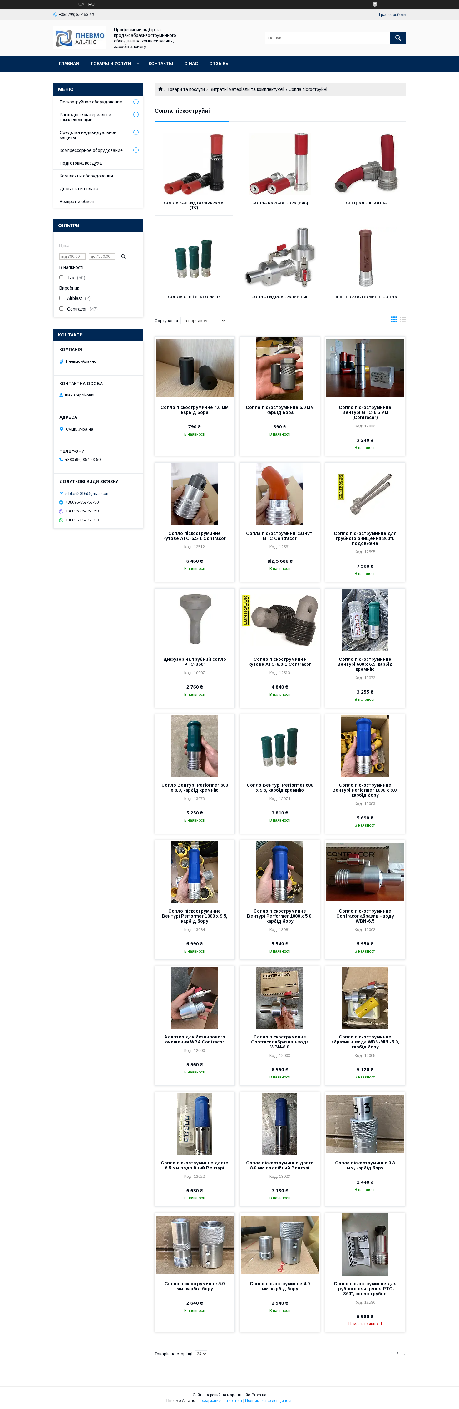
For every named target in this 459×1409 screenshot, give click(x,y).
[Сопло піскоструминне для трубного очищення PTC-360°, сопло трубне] (365, 1244)
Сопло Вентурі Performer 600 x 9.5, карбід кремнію (280, 788)
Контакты (161, 63)
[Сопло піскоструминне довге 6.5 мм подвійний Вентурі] (194, 1123)
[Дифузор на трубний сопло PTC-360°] (194, 620)
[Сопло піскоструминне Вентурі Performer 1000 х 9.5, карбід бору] (194, 871)
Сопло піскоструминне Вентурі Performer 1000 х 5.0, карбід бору (280, 916)
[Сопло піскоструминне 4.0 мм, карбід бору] (280, 1244)
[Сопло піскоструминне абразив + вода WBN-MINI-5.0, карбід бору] (365, 997)
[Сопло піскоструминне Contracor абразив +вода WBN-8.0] (280, 997)
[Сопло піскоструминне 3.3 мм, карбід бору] (365, 1123)
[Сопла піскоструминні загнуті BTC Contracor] (280, 494)
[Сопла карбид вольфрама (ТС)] (194, 164)
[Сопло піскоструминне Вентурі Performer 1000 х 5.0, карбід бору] (280, 871)
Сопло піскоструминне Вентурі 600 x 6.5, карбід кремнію (365, 664)
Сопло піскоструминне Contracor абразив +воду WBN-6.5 (365, 916)
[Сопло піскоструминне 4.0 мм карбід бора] (194, 368)
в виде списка (403, 320)
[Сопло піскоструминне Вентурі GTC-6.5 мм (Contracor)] (365, 368)
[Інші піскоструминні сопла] (366, 258)
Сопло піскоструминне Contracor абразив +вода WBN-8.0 (280, 1041)
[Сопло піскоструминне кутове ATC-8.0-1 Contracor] (280, 620)
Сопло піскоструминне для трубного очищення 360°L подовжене (365, 538)
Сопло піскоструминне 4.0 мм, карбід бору (280, 1286)
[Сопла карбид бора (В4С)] (280, 164)
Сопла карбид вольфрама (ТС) (194, 205)
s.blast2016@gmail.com (87, 493)
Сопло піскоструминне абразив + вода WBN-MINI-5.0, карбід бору (365, 1041)
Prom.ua (259, 1395)
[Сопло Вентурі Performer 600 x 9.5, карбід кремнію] (280, 745)
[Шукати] (398, 38)
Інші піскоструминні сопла (366, 297)
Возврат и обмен (77, 201)
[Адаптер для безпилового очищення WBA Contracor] (194, 997)
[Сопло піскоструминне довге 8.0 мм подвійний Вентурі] (280, 1123)
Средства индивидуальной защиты (88, 135)
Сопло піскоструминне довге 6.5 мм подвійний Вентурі (194, 1165)
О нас (191, 63)
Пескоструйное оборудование (91, 101)
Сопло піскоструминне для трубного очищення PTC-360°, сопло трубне (365, 1288)
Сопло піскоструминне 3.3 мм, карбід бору (365, 1165)
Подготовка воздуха (81, 163)
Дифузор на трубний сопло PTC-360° (194, 662)
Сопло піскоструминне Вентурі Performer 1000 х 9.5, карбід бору (194, 916)
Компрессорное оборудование (91, 150)
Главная (69, 63)
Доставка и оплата (79, 188)
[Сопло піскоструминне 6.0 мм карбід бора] (280, 368)
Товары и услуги (110, 63)
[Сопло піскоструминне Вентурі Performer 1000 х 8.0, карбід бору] (365, 745)
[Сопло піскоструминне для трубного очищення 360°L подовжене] (365, 494)
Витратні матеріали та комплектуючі (247, 89)
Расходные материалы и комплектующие (85, 117)
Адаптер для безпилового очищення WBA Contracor (194, 1039)
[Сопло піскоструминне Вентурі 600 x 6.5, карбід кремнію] (365, 620)
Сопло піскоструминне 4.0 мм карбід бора (194, 410)
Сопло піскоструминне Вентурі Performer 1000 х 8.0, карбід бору (365, 790)
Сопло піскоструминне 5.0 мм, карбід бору (195, 1286)
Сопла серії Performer (194, 297)
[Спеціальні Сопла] (366, 164)
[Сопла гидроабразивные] (280, 258)
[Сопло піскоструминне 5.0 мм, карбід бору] (194, 1244)
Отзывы (219, 63)
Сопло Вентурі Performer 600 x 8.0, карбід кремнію (194, 788)
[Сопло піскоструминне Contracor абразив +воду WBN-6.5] (365, 871)
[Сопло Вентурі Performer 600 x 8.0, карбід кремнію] (194, 745)
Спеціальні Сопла (366, 203)
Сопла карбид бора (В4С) (280, 203)
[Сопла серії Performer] (194, 258)
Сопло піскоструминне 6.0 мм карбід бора (280, 410)
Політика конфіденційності (269, 1400)
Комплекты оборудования (86, 175)
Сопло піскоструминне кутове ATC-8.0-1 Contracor (280, 662)
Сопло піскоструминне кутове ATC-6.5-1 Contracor (194, 536)
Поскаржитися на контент (220, 1400)
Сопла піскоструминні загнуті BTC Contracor (279, 536)
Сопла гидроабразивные (279, 297)
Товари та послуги (186, 89)
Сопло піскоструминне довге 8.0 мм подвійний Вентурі (279, 1165)
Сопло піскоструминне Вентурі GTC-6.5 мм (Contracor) (365, 412)
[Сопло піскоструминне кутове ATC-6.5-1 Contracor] (194, 494)
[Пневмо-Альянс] (79, 47)
